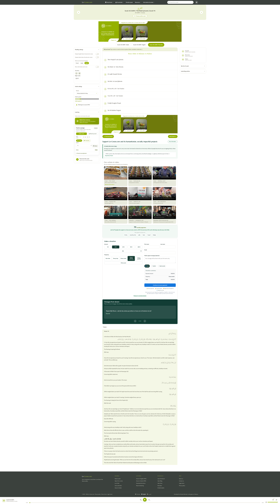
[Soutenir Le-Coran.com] (140, 31)
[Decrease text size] (76, 73)
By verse (82, 133)
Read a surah (117, 478)
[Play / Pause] (145, 500)
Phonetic (156, 44)
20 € (123, 247)
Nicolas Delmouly (184, 494)
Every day (115, 258)
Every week (123, 258)
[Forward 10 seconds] (149, 499)
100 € (139, 247)
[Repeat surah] (276, 499)
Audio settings (78, 86)
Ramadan (160, 485)
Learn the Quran (161, 478)
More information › (172, 141)
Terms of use (104, 494)
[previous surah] (78, 12)
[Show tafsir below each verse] (97, 67)
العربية (149, 494)
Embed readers (161, 488)
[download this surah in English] (87, 105)
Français (138, 494)
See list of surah (185, 66)
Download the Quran (140, 483)
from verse (77, 137)
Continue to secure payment (160, 285)
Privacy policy (182, 485)
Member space (129, 2)
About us (181, 478)
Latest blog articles (185, 71)
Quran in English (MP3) (141, 478)
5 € (108, 247)
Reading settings (79, 49)
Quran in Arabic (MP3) (141, 481)
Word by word (93, 133)
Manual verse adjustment (82, 153)
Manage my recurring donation (140, 295)
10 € (116, 247)
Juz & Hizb (117, 483)
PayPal (154, 266)
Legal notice (181, 483)
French (77, 63)
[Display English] (97, 54)
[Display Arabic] (97, 57)
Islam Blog (160, 481)
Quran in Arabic (118, 488)
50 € (131, 247)
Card (148, 266)
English (139, 44)
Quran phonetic (118, 485)
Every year (123, 262)
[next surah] (201, 12)
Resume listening (140, 485)
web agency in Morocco (193, 494)
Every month (131, 258)
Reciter (77, 90)
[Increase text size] (79, 73)
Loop (80, 140)
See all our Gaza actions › (110, 184)
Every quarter (139, 258)
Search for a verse (119, 481)
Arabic (123, 44)
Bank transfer (162, 266)
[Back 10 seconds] (140, 499)
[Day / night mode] (196, 2)
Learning (77, 112)
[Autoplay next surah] (273, 499)
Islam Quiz (160, 483)
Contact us (181, 481)
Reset (96, 146)
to (85, 137)
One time (108, 258)
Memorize (87, 140)
